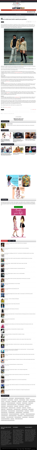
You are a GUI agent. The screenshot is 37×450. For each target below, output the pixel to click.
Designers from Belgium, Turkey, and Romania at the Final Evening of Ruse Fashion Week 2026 (19, 354)
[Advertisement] (18, 164)
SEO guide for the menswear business (30, 435)
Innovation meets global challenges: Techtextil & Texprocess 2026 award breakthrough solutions (20, 359)
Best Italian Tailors (9, 409)
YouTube (34, 11)
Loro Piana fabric (10, 399)
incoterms (31, 410)
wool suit (2, 401)
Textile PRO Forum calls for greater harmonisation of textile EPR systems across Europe (18, 258)
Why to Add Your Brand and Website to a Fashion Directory (14, 364)
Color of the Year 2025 (10, 417)
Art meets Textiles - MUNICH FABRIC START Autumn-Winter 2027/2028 (16, 263)
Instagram (33, 11)
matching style (11, 113)
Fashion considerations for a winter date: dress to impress (30, 140)
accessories (8, 81)
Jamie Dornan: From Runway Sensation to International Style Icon (15, 268)
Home (18, 449)
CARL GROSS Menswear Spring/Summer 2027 (12, 288)
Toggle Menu (19, 1)
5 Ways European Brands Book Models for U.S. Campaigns (30, 154)
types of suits (21, 406)
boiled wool (26, 406)
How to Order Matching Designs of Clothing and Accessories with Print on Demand (5, 140)
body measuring (24, 417)
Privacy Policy (33, 449)
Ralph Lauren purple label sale (19, 398)
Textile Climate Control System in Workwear (12, 308)
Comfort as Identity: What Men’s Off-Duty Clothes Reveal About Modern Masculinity (6, 154)
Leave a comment (8, 107)
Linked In (31, 11)
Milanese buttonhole (32, 401)
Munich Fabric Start (4, 412)
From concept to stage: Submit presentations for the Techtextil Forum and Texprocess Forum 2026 (20, 384)
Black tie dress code (4, 407)
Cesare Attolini (32, 399)
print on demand (26, 412)
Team (23, 449)
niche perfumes (31, 417)
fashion (5, 113)
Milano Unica (3, 409)
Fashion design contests (12, 415)
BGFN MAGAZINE (3, 16)
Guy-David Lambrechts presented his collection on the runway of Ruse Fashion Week (18, 339)
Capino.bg (12, 418)
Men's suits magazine (4, 433)
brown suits (27, 398)
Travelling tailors (17, 430)
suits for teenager (22, 399)
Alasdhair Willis (14, 401)
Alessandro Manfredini (19, 410)
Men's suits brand (4, 410)
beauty (27, 399)
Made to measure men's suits (11, 404)
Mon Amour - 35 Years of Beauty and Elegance (12, 298)
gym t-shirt (8, 92)
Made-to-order (33, 429)
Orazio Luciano (8, 401)
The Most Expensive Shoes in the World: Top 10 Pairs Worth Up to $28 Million (17, 248)
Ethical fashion (20, 415)
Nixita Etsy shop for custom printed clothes (7, 420)
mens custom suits (10, 406)
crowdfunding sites (11, 412)
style (8, 113)
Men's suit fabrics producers (17, 433)
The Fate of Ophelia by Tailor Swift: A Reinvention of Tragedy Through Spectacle (17, 389)
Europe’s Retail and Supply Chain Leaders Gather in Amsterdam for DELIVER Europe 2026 (19, 293)
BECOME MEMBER (18, 116)
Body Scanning (31, 409)
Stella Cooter (29, 21)
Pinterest (30, 11)
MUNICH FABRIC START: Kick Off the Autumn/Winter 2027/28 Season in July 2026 (17, 278)
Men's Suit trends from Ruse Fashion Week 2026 (12, 303)
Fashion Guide (10, 16)
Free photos (3, 417)
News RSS (23, 448)
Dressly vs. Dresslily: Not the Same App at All (18, 154)
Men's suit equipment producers (18, 434)
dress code (16, 399)
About (20, 449)
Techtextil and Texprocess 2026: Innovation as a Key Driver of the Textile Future (17, 374)
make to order (25, 401)
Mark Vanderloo (3, 399)
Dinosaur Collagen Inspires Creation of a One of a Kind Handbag (14, 273)
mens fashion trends (21, 404)
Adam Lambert (11, 398)
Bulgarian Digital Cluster (28, 448)
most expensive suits (17, 409)
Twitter (29, 11)
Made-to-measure (27, 429)
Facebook (27, 11)
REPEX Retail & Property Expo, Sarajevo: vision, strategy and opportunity (16, 369)
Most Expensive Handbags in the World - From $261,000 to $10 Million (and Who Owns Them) (19, 253)
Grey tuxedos (19, 407)
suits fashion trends (4, 415)
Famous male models (11, 410)
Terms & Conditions (27, 449)
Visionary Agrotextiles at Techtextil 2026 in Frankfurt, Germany (14, 334)
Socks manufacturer (18, 417)
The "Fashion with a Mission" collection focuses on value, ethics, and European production (18, 344)
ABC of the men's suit (28, 430)
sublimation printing (19, 412)
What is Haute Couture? (18, 418)
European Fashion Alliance (5, 418)
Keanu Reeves (3, 404)
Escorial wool (27, 410)
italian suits (19, 401)
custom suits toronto (4, 398)
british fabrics (3, 406)
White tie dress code (12, 407)
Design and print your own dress (29, 415)
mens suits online (24, 409)
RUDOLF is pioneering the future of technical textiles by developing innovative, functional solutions (20, 313)
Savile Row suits (28, 404)
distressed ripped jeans (18, 72)
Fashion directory (9, 432)
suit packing (16, 406)
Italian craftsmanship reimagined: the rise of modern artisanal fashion (15, 379)
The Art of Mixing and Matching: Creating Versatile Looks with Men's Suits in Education (18, 140)
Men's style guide (3, 432)
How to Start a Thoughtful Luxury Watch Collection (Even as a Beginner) (16, 243)
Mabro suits (24, 407)
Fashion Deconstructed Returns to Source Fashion (12, 283)
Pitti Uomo (28, 407)
